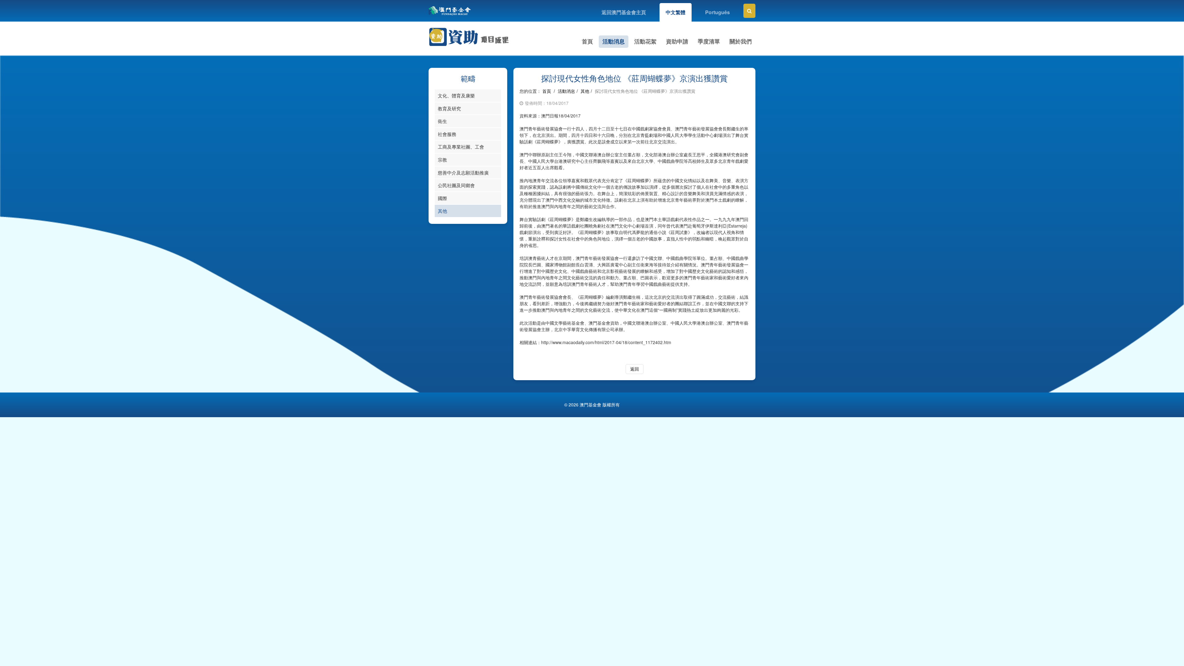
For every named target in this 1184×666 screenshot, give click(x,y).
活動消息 (613, 41)
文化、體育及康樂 (456, 95)
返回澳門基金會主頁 (624, 12)
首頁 (587, 41)
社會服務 (447, 134)
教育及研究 (449, 108)
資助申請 (677, 41)
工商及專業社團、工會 (461, 146)
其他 (442, 211)
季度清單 (709, 41)
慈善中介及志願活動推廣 (463, 172)
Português (717, 12)
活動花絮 (645, 41)
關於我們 (741, 41)
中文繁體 (675, 12)
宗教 (442, 159)
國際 (442, 198)
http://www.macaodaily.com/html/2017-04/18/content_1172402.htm (606, 342)
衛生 (442, 121)
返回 (634, 369)
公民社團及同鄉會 (456, 185)
